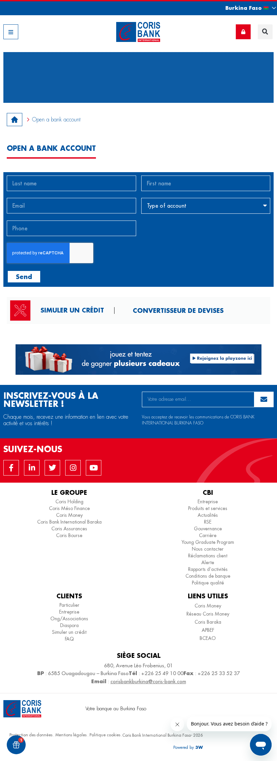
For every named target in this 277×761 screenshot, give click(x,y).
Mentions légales (70, 734)
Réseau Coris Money (207, 614)
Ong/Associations (69, 619)
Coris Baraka (208, 622)
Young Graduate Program (207, 542)
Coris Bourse (69, 535)
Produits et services (207, 508)
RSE (207, 522)
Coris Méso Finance (69, 508)
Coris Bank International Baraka (69, 522)
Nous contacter (208, 549)
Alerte (207, 562)
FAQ (69, 639)
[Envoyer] (264, 399)
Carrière (208, 535)
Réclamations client (207, 556)
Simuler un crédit (72, 310)
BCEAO (208, 638)
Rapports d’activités (208, 569)
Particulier (69, 605)
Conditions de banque (207, 576)
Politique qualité (208, 583)
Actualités (208, 515)
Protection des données (30, 734)
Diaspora (69, 625)
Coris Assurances (69, 529)
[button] (244, 8)
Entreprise (208, 502)
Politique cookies (105, 734)
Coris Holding (69, 502)
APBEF (208, 630)
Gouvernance (208, 529)
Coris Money (69, 515)
